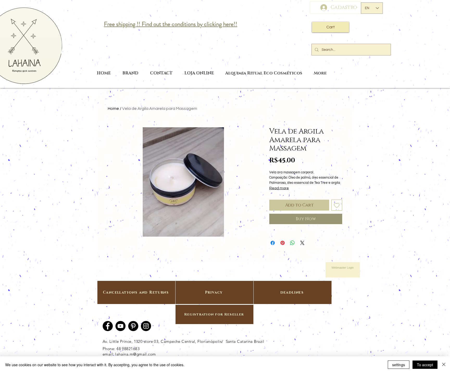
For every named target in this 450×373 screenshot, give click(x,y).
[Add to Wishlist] (336, 205)
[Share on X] (302, 243)
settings (398, 364)
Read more (279, 188)
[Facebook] (108, 326)
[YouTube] (120, 326)
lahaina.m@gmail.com (135, 354)
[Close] (444, 365)
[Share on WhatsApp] (292, 243)
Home (113, 108)
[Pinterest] (133, 326)
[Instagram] (146, 326)
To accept (425, 364)
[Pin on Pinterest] (282, 243)
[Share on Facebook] (273, 243)
